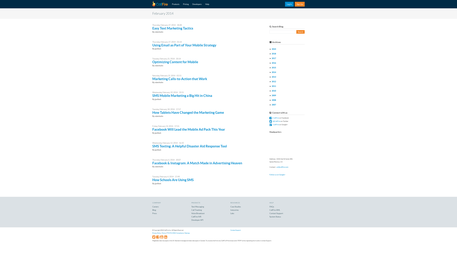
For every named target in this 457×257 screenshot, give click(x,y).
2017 (274, 58)
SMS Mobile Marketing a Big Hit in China (182, 96)
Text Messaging (197, 207)
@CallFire (276, 121)
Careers (155, 207)
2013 (274, 77)
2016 (274, 63)
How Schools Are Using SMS (173, 180)
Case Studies (235, 207)
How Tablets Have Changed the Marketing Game (188, 112)
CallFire (276, 118)
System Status (275, 217)
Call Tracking (196, 210)
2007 (274, 105)
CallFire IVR (196, 217)
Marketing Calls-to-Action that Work (179, 79)
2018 (274, 54)
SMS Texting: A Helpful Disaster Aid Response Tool (189, 146)
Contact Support (276, 213)
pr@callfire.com (282, 167)
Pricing (186, 4)
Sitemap (187, 233)
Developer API (197, 220)
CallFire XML (274, 210)
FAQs (271, 207)
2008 (274, 100)
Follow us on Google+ (277, 175)
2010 (274, 91)
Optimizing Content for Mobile (175, 62)
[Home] (161, 4)
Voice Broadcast (198, 213)
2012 (274, 81)
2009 (274, 95)
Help (207, 4)
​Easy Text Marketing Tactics (172, 28)
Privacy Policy (156, 233)
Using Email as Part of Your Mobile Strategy (184, 45)
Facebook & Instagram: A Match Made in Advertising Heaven (197, 163)
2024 (274, 49)
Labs (232, 213)
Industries (234, 210)
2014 (274, 72)
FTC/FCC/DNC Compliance (175, 233)
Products (175, 4)
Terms (164, 233)
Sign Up (300, 4)
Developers (197, 4)
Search (300, 32)
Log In (289, 4)
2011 (274, 86)
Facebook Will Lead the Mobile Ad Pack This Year (188, 129)
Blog (154, 210)
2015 (274, 68)
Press (154, 213)
